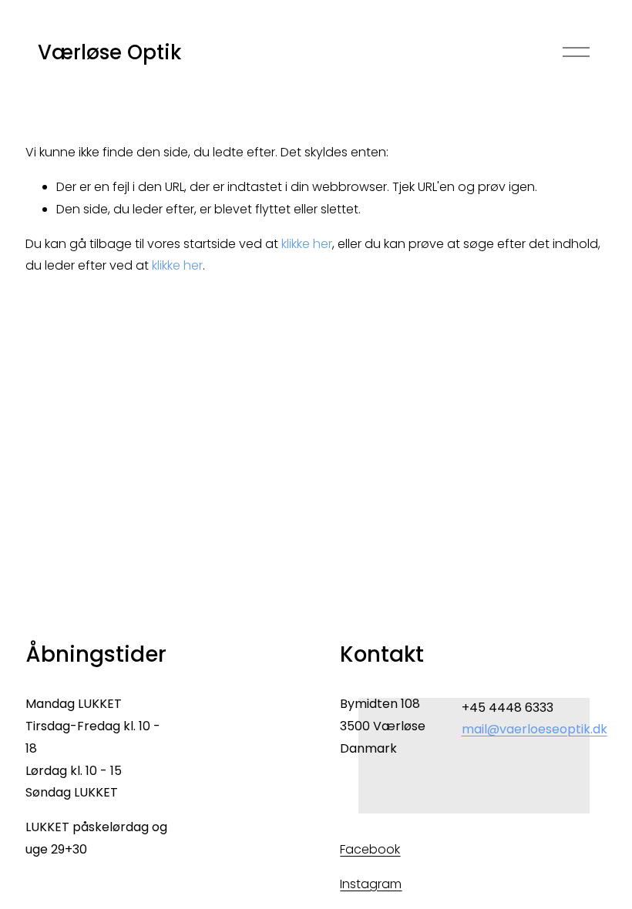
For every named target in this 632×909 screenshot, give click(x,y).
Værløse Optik (109, 52)
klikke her (306, 244)
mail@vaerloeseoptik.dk (534, 729)
